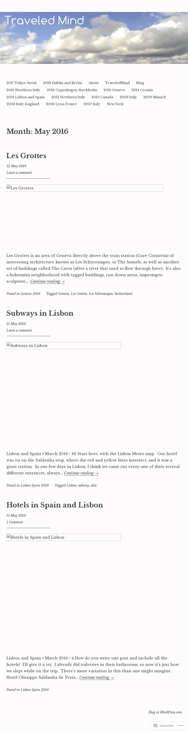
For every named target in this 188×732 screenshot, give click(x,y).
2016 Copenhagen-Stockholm (72, 90)
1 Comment (14, 522)
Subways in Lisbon (40, 313)
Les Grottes (26, 156)
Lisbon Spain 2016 (35, 485)
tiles (94, 485)
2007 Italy (91, 104)
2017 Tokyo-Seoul (21, 83)
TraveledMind (117, 83)
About (93, 83)
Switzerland (123, 294)
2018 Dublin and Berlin (62, 83)
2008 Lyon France (61, 104)
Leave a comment (19, 173)
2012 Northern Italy (68, 97)
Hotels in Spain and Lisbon (54, 505)
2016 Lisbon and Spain (25, 97)
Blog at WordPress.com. (165, 712)
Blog (140, 83)
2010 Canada (102, 97)
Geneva (63, 294)
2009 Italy (128, 97)
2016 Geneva (114, 90)
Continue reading (47, 281)
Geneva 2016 (30, 294)
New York (115, 104)
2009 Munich (154, 97)
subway (83, 485)
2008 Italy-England (22, 104)
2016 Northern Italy (23, 90)
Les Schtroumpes (101, 294)
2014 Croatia (142, 90)
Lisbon (71, 485)
